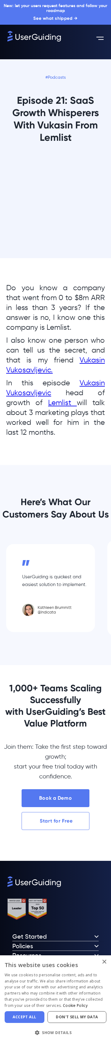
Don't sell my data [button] (77, 1017)
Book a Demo (55, 798)
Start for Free (55, 821)
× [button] (104, 962)
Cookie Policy (75, 1005)
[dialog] (55, 999)
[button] (55, 1032)
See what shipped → (55, 18)
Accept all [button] (24, 1017)
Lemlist (62, 402)
